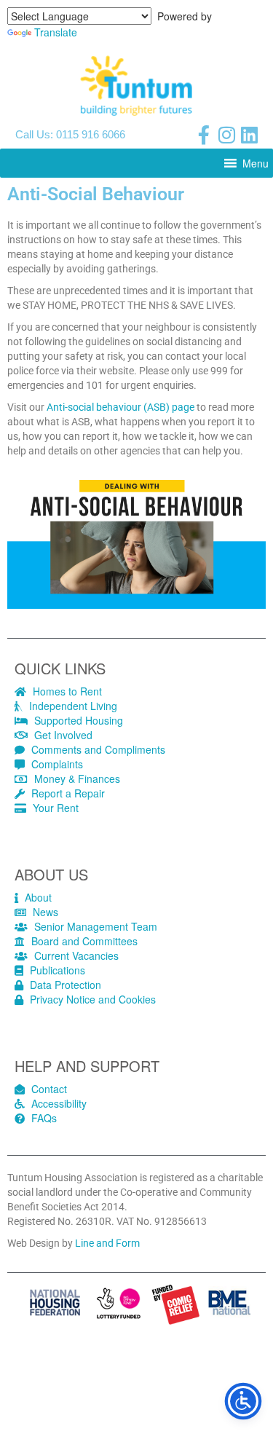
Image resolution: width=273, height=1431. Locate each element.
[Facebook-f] (203, 134)
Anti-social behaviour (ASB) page (119, 407)
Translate (55, 32)
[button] (255, 163)
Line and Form (107, 1243)
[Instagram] (226, 134)
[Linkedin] (249, 134)
